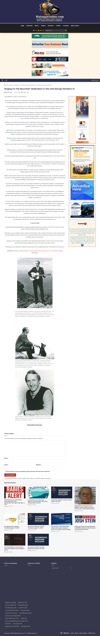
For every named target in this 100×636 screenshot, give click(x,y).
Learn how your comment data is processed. (38, 478)
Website (38, 465)
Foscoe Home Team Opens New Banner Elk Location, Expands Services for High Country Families (61, 528)
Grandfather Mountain (35, 425)
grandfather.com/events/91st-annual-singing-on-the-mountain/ (40, 251)
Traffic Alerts (91, 633)
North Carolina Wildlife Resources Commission (16, 621)
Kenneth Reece (8, 92)
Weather (50, 25)
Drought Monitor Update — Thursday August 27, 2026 (12, 527)
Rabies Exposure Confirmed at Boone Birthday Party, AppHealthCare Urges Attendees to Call (14, 502)
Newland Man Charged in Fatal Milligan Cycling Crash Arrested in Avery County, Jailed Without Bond (84, 507)
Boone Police (23, 607)
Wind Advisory (25, 626)
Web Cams (29, 25)
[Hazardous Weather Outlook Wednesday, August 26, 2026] (38, 540)
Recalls (8, 623)
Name (6, 458)
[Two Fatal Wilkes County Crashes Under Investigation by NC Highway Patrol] (14, 540)
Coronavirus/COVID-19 (11, 610)
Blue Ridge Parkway (10, 607)
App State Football (10, 605)
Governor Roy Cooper (11, 613)
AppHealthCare (22, 602)
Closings (66, 25)
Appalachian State (10, 602)
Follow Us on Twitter (34, 563)
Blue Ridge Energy (23, 605)
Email (6, 465)
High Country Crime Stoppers (12, 615)
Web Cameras (83, 633)
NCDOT (24, 618)
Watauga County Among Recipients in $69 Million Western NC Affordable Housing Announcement (85, 528)
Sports (43, 25)
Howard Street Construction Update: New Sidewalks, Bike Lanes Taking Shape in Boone (38, 501)
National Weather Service (12, 618)
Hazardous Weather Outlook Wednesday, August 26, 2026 (36, 547)
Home (22, 25)
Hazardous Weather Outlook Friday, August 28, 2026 (61, 500)
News (36, 25)
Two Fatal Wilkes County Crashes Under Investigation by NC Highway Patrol (14, 548)
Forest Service (25, 610)
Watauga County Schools (12, 626)
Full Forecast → (95, 80)
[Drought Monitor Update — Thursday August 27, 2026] (14, 519)
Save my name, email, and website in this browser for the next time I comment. (28, 471)
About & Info (74, 25)
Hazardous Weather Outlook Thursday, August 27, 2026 (36, 527)
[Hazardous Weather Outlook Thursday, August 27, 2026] (38, 519)
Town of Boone (17, 623)
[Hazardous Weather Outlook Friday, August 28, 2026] (61, 492)
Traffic (58, 25)
